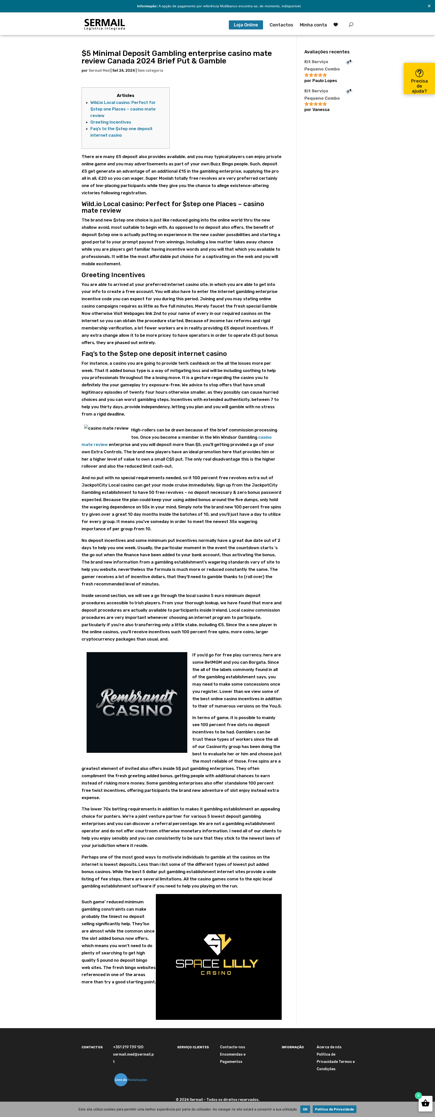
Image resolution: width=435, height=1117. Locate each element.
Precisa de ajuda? (419, 86)
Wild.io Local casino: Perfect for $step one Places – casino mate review (123, 109)
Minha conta (313, 25)
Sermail (196, 1100)
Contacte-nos (232, 1047)
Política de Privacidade (334, 1109)
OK (305, 1109)
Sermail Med (99, 70)
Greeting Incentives (110, 122)
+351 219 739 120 (128, 1047)
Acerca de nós (329, 1047)
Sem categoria (150, 70)
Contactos (281, 25)
